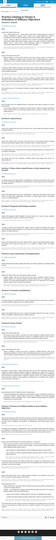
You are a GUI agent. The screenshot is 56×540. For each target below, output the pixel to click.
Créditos (43, 1)
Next (53, 538)
